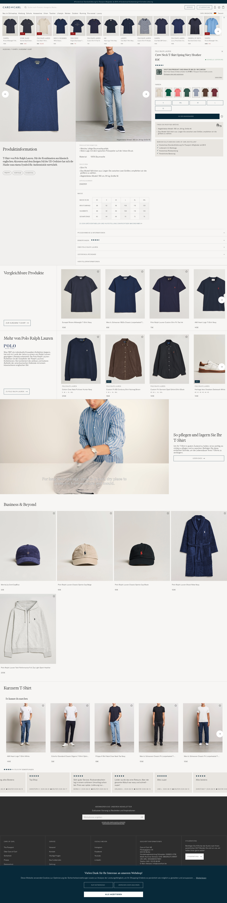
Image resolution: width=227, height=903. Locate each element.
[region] (113, 782)
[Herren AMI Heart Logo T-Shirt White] (26, 727)
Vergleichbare (24, 272)
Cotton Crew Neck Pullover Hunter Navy (77, 389)
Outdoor (75, 13)
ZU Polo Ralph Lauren (15, 391)
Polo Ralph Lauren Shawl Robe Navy (185, 585)
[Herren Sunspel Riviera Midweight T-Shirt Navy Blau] (10, 26)
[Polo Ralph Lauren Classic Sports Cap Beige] (85, 582)
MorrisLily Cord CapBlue (10, 585)
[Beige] (159, 92)
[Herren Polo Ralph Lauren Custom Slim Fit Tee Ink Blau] (94, 26)
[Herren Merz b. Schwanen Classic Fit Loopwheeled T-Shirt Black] (158, 727)
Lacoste (123, 38)
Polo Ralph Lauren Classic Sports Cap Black (131, 585)
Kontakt (52, 852)
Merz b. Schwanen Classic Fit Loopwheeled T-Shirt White (201, 756)
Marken (67, 13)
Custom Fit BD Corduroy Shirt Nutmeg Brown (123, 389)
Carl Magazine (206, 13)
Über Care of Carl (10, 852)
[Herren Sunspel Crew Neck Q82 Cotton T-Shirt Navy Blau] (161, 26)
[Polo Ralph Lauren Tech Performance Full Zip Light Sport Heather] (28, 665)
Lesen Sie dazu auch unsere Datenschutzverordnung (113, 823)
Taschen (52, 13)
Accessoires (37, 13)
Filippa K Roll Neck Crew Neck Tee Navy (110, 756)
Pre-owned (91, 13)
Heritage (17, 173)
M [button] (197, 103)
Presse (6, 860)
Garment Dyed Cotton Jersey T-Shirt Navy (26, 41)
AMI (105, 38)
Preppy (7, 173)
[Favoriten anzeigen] (219, 7)
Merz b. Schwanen (60, 38)
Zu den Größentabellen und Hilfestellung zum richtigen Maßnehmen (110, 223)
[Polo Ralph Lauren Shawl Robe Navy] (199, 582)
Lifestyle (60, 13)
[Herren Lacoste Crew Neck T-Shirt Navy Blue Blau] (128, 26)
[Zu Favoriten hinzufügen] (97, 272)
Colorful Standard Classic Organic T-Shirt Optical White (70, 756)
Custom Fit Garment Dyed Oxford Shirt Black (167, 389)
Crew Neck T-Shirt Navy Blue (127, 41)
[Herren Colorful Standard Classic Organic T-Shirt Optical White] (70, 727)
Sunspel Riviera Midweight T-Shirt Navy (77, 322)
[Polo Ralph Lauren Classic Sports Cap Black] (142, 582)
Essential (29, 173)
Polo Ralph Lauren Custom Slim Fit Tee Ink (167, 322)
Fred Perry (74, 38)
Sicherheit (7, 856)
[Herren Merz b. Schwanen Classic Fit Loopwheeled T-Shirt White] (203, 727)
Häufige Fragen (55, 856)
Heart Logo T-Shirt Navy (110, 40)
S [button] (163, 103)
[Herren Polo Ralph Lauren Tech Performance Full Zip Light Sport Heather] (28, 629)
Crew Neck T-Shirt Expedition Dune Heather (43, 41)
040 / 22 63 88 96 (153, 861)
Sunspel (6, 38)
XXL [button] (180, 103)
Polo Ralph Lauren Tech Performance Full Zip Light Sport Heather (25, 668)
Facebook (98, 852)
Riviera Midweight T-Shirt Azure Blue (211, 41)
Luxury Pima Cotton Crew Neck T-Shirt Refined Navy (178, 41)
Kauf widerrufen (55, 860)
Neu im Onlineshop (10, 13)
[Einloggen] (215, 7)
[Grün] (168, 92)
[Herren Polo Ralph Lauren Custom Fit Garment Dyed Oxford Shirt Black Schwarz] (169, 359)
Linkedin (98, 860)
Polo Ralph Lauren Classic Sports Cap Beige (74, 585)
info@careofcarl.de (160, 863)
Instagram (98, 847)
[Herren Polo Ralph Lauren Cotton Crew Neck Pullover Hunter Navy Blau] (81, 359)
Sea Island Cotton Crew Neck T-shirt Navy (194, 41)
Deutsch (220, 13)
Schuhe (29, 13)
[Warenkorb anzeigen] (223, 7)
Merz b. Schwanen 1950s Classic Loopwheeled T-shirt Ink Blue (124, 322)
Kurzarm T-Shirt (25, 49)
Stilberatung (204, 7)
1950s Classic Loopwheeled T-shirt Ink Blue (60, 41)
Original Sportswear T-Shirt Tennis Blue (76, 41)
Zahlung (52, 864)
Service (190, 7)
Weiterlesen (201, 878)
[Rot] (178, 92)
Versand (52, 847)
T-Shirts (14, 49)
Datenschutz (8, 864)
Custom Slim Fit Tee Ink (93, 40)
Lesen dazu (218, 77)
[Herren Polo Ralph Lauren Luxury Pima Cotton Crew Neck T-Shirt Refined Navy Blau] (178, 26)
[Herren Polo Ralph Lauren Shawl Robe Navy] (199, 546)
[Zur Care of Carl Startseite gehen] (12, 7)
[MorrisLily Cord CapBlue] (28, 582)
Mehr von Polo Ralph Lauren (28, 338)
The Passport (9, 847)
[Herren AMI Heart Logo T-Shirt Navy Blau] (111, 26)
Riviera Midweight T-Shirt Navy (10, 41)
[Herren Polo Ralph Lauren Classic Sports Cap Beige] (85, 546)
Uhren (46, 13)
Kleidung (21, 13)
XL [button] (163, 108)
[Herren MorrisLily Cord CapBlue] (28, 546)
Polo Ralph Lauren (43, 38)
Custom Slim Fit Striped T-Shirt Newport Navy (144, 41)
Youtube (98, 856)
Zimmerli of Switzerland (194, 38)
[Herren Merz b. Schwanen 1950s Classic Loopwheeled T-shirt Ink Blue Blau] (61, 26)
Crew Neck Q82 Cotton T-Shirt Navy (161, 41)
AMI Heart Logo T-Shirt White (18, 756)
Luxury (99, 13)
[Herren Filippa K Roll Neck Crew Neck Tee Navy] (114, 727)
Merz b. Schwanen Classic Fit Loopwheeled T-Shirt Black (157, 756)
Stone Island (24, 38)
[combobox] (220, 13)
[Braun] (205, 92)
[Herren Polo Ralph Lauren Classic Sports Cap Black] (142, 546)
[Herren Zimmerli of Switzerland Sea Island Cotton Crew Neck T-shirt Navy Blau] (195, 26)
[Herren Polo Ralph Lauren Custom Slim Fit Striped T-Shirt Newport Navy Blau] (145, 26)
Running (83, 13)
